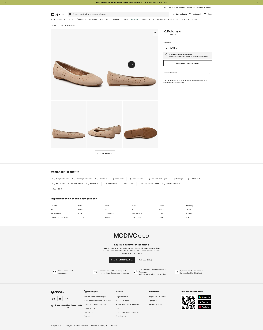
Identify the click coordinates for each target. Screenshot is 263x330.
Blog (166, 7)
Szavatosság (95, 312)
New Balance (137, 213)
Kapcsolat (94, 316)
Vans (107, 209)
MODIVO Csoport (131, 300)
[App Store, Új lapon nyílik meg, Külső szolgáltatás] (204, 302)
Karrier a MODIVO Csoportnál (131, 304)
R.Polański (172, 31)
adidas (161, 213)
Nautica (162, 209)
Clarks (161, 205)
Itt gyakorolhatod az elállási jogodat (99, 300)
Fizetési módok (96, 308)
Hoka (107, 205)
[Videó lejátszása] (131, 64)
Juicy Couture (56, 213)
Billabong (189, 205)
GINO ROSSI (136, 217)
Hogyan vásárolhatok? (164, 296)
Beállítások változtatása (81, 326)
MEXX (53, 209)
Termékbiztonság (162, 304)
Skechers (189, 213)
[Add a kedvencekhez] (155, 33)
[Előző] (5, 2)
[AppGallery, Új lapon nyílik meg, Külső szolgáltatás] (204, 307)
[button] (78, 64)
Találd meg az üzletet (195, 7)
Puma (80, 213)
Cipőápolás (160, 300)
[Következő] (257, 2)
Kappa (134, 209)
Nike (187, 217)
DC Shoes (54, 205)
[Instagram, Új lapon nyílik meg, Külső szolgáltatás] (53, 298)
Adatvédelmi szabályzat (99, 326)
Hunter (134, 205)
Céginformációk (129, 296)
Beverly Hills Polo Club (59, 217)
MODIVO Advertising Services (131, 312)
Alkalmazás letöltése (178, 7)
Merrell (80, 205)
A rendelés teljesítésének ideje (99, 304)
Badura (81, 217)
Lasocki (188, 209)
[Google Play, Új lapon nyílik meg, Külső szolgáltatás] (204, 297)
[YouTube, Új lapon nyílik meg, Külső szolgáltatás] (60, 298)
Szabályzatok (128, 316)
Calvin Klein (109, 213)
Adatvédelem (113, 326)
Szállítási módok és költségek (99, 296)
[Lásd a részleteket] (209, 72)
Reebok (108, 217)
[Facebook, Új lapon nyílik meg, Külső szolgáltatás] (66, 298)
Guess (161, 217)
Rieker (80, 209)
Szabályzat (68, 326)
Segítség (208, 7)
